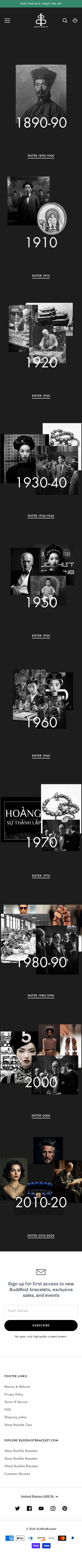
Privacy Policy (13, 1394)
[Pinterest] (65, 1508)
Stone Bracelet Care (18, 1424)
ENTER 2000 (41, 1115)
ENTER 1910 (41, 276)
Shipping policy (15, 1417)
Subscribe (40, 1325)
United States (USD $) (37, 1497)
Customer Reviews (17, 1473)
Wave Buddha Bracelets (20, 1450)
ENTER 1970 (41, 876)
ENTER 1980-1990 (41, 995)
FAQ (7, 1409)
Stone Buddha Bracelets (20, 1458)
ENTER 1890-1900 (41, 156)
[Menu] (7, 20)
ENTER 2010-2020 (41, 1235)
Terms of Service (16, 1401)
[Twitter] (17, 1508)
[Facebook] (29, 1508)
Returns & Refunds (17, 1386)
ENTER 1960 (41, 756)
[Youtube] (41, 1508)
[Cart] (75, 20)
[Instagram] (53, 1508)
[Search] (65, 20)
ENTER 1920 (41, 396)
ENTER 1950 (41, 636)
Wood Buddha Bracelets (21, 1466)
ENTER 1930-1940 (41, 516)
